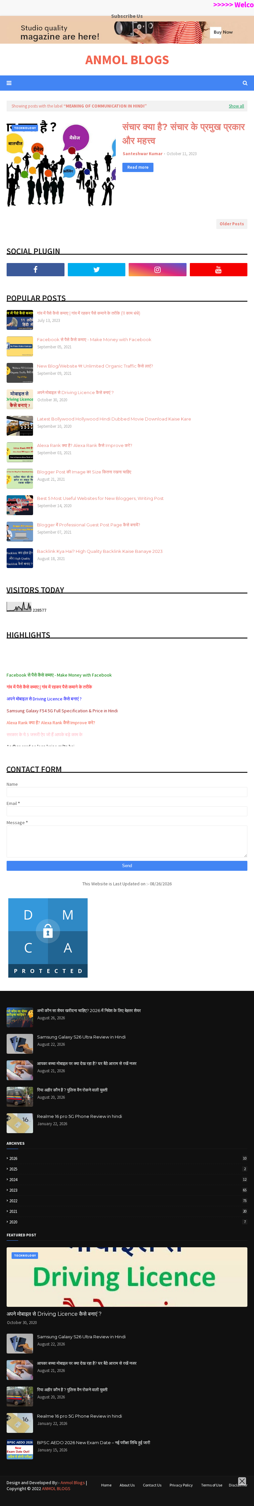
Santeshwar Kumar (142, 153)
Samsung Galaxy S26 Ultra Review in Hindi (81, 1037)
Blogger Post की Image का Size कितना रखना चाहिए (84, 471)
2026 (127, 1158)
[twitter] (97, 269)
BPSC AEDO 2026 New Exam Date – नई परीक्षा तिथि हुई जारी (93, 1442)
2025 (127, 1169)
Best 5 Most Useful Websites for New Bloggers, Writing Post (100, 498)
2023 (127, 1190)
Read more (137, 167)
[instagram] (158, 269)
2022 (127, 1201)
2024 (127, 1179)
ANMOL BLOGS (127, 59)
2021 (127, 1211)
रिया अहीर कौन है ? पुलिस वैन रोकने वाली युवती (72, 1089)
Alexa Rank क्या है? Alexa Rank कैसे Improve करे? (84, 445)
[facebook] (35, 269)
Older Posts (232, 224)
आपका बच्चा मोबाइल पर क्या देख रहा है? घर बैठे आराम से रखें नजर (87, 1063)
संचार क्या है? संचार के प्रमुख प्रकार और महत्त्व (183, 133)
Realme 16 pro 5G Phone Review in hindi (79, 1116)
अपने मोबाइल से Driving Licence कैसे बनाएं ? (75, 392)
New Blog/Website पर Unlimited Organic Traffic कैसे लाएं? (95, 366)
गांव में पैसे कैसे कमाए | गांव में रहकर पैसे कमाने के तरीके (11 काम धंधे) (88, 313)
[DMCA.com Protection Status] (48, 978)
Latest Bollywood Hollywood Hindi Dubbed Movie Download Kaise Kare (114, 418)
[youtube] (219, 269)
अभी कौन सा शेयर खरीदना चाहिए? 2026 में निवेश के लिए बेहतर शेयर (89, 1010)
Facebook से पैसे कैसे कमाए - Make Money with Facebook (94, 339)
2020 (127, 1222)
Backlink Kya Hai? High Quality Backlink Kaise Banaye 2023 (100, 551)
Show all (236, 106)
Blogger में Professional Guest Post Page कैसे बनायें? (88, 524)
